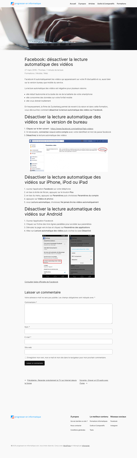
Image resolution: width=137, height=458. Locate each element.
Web (46, 73)
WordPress (67, 446)
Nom (27, 327)
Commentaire (31, 302)
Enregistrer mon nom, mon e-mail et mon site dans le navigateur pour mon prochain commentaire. (66, 357)
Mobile (39, 73)
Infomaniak (85, 446)
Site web (28, 347)
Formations (29, 73)
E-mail (28, 337)
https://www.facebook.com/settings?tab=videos (72, 129)
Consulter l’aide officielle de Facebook (41, 282)
